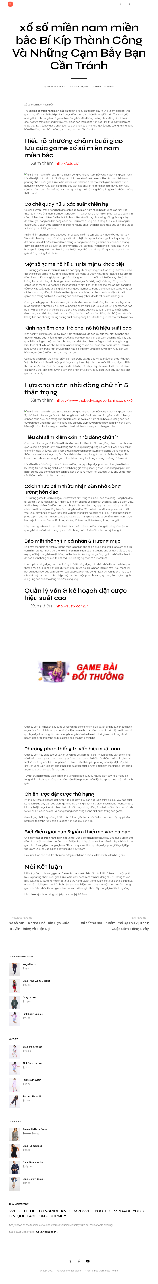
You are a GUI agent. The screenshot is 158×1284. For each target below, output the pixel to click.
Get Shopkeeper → (47, 1231)
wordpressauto (57, 87)
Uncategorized (104, 87)
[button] (118, 4)
